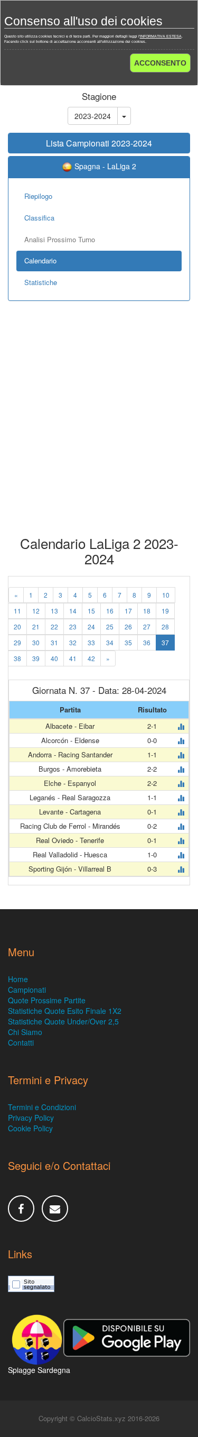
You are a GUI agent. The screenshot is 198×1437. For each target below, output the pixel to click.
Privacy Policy (31, 1117)
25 (110, 626)
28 (165, 626)
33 (91, 642)
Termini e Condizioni (42, 1107)
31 (54, 642)
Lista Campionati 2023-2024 (99, 143)
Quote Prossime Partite (47, 1000)
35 (128, 642)
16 (110, 610)
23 (73, 626)
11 (17, 610)
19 (165, 610)
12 (36, 610)
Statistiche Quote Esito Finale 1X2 (64, 1010)
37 (165, 642)
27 (146, 626)
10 (165, 594)
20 (17, 626)
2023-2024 (92, 116)
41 (73, 658)
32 (73, 642)
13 (54, 610)
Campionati (27, 989)
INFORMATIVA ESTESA (161, 36)
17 (128, 610)
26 (128, 626)
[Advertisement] (99, 426)
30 (36, 642)
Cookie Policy (30, 1128)
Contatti (21, 1042)
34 (110, 642)
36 (146, 642)
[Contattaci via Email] (55, 1208)
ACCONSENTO (160, 63)
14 (73, 610)
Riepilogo (38, 196)
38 (17, 658)
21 (36, 626)
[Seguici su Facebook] (21, 1208)
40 (54, 658)
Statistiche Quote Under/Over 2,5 (63, 1021)
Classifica (39, 218)
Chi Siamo (25, 1032)
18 (146, 610)
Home (18, 979)
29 (17, 642)
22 (54, 626)
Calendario (40, 260)
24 (91, 626)
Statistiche (40, 282)
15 (91, 610)
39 (36, 658)
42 (91, 658)
